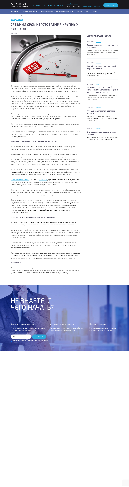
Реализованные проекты (64, 11)
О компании (37, 5)
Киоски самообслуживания (20, 180)
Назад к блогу (17, 20)
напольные (43, 180)
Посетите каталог (97, 324)
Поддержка (51, 5)
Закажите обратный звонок (24, 324)
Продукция (15, 11)
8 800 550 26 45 (74, 6)
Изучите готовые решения (63, 324)
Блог (44, 5)
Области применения (29, 11)
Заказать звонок (110, 5)
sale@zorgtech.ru (72, 4)
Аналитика (98, 42)
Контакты (60, 5)
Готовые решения (46, 11)
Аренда (95, 11)
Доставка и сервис (83, 11)
